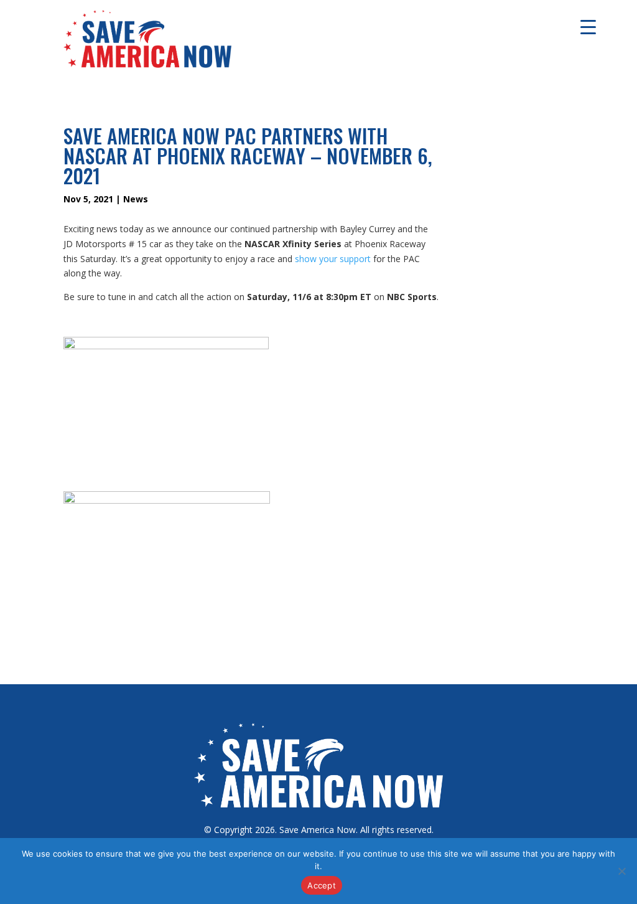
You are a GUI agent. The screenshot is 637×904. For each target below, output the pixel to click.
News (135, 199)
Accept (321, 885)
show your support (333, 259)
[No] (621, 871)
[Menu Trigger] (588, 26)
